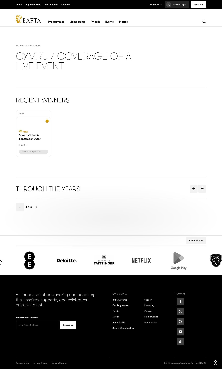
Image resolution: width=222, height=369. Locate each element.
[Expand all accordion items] (194, 189)
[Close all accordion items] (202, 189)
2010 (35, 210)
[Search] (204, 22)
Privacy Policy (40, 363)
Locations (154, 4)
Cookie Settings (59, 363)
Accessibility (22, 363)
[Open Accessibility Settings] (215, 362)
